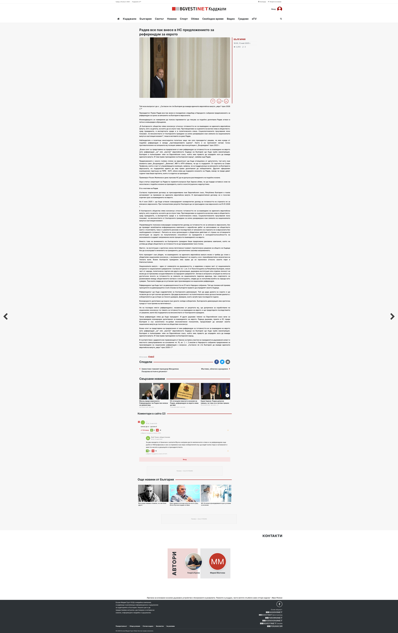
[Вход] (279, 9)
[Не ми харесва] (227, 101)
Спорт (184, 18)
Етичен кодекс (148, 626)
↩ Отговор (145, 430)
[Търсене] (280, 18)
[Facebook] (279, 604)
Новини (172, 18)
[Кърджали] (199, 9)
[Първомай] (273, 618)
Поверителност (121, 626)
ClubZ (151, 357)
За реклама (170, 626)
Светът (159, 18)
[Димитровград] (270, 615)
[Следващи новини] (227, 395)
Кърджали (129, 18)
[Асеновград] (272, 620)
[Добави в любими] (213, 101)
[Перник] (274, 626)
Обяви (195, 18)
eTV (254, 18)
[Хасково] (274, 612)
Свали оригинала (146, 39)
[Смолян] (271, 623)
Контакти (272, 536)
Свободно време (213, 18)
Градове (243, 18)
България (146, 18)
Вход (273, 9)
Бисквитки (160, 626)
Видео (231, 18)
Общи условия (135, 626)
